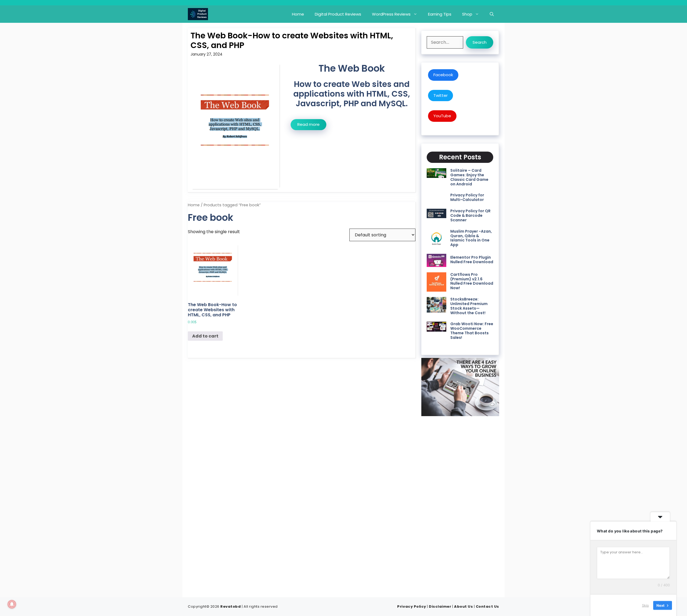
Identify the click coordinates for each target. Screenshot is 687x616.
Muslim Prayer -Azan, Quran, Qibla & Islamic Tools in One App (471, 238)
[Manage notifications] (12, 604)
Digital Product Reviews (338, 14)
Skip (645, 605)
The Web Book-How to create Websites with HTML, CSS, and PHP (292, 40)
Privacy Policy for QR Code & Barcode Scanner (470, 215)
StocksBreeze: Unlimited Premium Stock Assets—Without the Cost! (469, 305)
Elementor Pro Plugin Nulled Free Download (471, 260)
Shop (467, 14)
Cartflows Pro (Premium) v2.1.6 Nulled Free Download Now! (471, 281)
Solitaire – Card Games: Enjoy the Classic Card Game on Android (469, 177)
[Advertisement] (460, 504)
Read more (308, 124)
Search (480, 42)
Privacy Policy (411, 606)
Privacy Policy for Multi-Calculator (467, 197)
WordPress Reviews (391, 14)
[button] (491, 14)
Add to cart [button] (205, 336)
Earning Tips (439, 14)
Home (298, 14)
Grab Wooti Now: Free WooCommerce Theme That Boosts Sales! (471, 330)
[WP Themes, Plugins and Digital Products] (198, 14)
